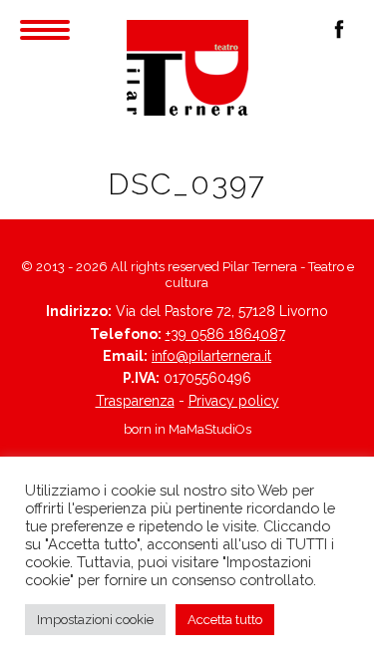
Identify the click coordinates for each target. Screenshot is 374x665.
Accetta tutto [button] (224, 619)
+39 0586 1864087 (225, 334)
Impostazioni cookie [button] (95, 619)
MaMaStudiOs (210, 429)
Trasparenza (135, 401)
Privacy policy (233, 401)
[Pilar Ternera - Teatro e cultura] (187, 68)
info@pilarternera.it (211, 356)
